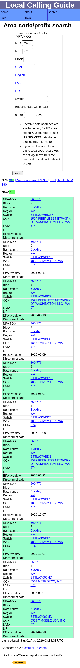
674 (33, 225)
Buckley (36, 207)
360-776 (36, 199)
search (52, 12)
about (28, 12)
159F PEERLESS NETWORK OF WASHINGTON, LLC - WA (51, 220)
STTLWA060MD (41, 577)
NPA (18, 43)
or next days (28, 114)
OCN (18, 67)
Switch (20, 98)
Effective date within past (31, 106)
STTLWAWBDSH (42, 214)
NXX (18, 51)
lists (3, 18)
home (4, 12)
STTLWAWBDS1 (42, 257)
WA (33, 210)
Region (20, 75)
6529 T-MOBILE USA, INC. (48, 620)
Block (19, 59)
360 (11, 180)
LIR (17, 90)
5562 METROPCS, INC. (47, 581)
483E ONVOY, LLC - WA (47, 261)
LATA (18, 82)
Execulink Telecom (34, 648)
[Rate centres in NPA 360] (32, 180)
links (28, 18)
